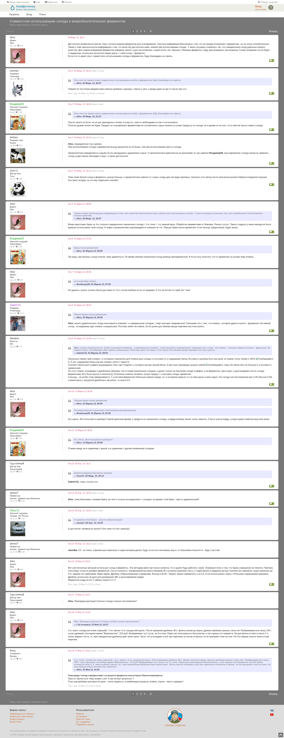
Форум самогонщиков (19, 2)
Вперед (273, 31)
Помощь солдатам (268, 2)
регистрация (260, 9)
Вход (29, 14)
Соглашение (81, 716)
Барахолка (52, 2)
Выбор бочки (15, 722)
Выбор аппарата (17, 719)
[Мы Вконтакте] (272, 710)
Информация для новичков (22, 714)
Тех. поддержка (83, 722)
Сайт (38, 2)
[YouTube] (272, 714)
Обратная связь (83, 719)
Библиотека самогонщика (21, 716)
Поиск (42, 14)
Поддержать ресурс (85, 724)
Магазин (68, 2)
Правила (14, 14)
